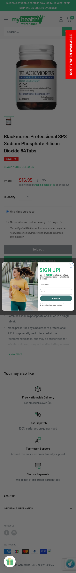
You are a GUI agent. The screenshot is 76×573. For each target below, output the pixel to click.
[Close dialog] (71, 265)
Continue (56, 298)
